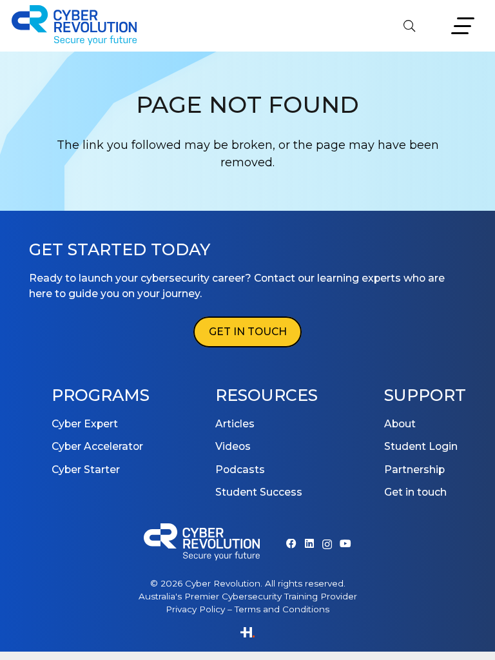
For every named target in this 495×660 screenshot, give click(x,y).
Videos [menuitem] (233, 446)
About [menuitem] (400, 424)
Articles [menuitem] (235, 424)
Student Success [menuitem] (258, 492)
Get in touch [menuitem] (415, 492)
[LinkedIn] (309, 544)
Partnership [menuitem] (414, 469)
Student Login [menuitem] (421, 446)
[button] (409, 26)
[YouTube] (345, 544)
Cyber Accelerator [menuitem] (97, 446)
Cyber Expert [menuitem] (85, 424)
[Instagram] (327, 544)
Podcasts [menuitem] (240, 469)
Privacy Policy (195, 609)
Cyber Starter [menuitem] (86, 469)
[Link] (247, 633)
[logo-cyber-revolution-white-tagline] (202, 544)
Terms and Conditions (282, 609)
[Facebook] (291, 544)
